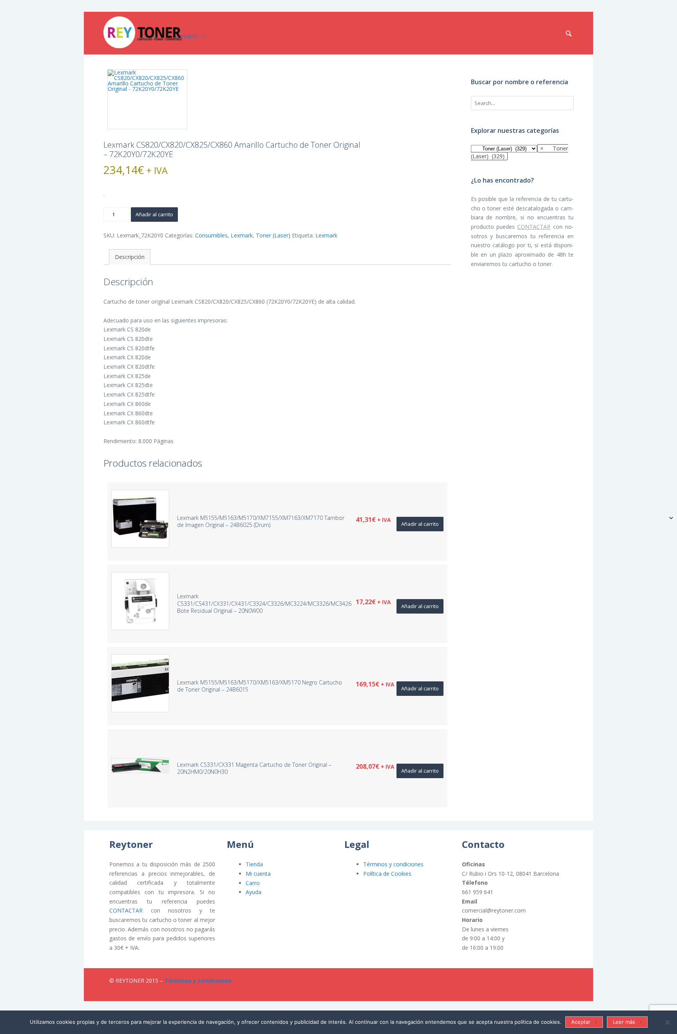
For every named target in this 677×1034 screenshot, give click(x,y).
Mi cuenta (258, 873)
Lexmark (242, 235)
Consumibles (211, 235)
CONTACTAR (533, 226)
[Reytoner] (142, 32)
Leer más (624, 1022)
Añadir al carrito (154, 214)
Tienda (254, 864)
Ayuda (253, 892)
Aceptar (580, 1022)
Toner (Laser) (273, 235)
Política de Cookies (387, 873)
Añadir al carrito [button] (420, 523)
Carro (253, 883)
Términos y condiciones (393, 864)
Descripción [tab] (130, 257)
